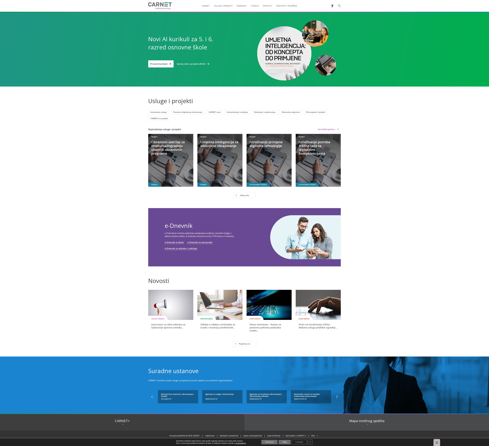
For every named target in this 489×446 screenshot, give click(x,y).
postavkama (241, 443)
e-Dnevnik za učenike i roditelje (181, 248)
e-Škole (255, 5)
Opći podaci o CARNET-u (296, 435)
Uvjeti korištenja (273, 435)
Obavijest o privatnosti (229, 435)
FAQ (313, 435)
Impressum (210, 435)
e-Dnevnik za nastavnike (199, 242)
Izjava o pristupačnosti (252, 435)
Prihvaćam (269, 442)
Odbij (284, 442)
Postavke (299, 442)
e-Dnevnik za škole (174, 242)
